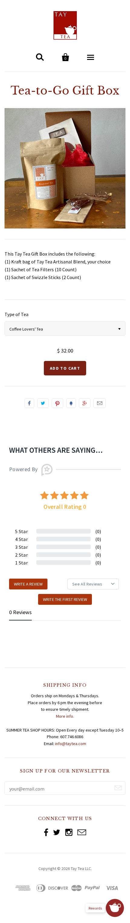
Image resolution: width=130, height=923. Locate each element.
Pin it (57, 403)
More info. (65, 716)
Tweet (43, 403)
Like (29, 403)
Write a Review (28, 584)
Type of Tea (16, 314)
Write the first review (65, 599)
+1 (84, 403)
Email (99, 403)
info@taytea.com (70, 743)
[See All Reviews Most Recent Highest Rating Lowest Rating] (93, 584)
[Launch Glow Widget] (115, 908)
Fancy (71, 403)
